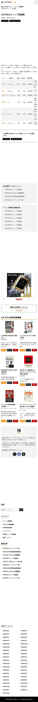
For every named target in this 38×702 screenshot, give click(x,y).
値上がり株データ (6, 6)
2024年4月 (6, 677)
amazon (9, 350)
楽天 (15, 350)
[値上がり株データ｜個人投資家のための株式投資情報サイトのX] (14, 454)
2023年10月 (6, 686)
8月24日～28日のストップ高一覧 (12, 561)
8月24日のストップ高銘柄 (13, 228)
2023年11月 (24, 683)
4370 (3, 91)
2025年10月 (6, 647)
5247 (3, 114)
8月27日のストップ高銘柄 (13, 218)
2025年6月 (6, 654)
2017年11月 (6, 693)
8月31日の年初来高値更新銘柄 (15, 196)
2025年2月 (6, 660)
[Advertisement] (19, 43)
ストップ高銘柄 (18, 6)
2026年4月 (6, 637)
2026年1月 (24, 640)
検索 (21, 510)
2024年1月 (24, 680)
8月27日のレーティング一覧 (11, 578)
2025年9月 (24, 647)
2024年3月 (24, 677)
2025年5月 (24, 654)
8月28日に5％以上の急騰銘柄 (11, 571)
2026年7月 (24, 631)
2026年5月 (24, 634)
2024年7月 (24, 670)
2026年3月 (24, 637)
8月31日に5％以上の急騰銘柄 (14, 193)
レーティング (7, 531)
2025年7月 (24, 650)
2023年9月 (24, 686)
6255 (3, 123)
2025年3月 (24, 657)
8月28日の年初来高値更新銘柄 (12, 568)
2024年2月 (6, 680)
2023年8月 (6, 690)
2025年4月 (6, 657)
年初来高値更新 (7, 527)
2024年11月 (24, 663)
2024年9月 (24, 667)
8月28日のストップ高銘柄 (13, 214)
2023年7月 (24, 690)
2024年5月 (24, 673)
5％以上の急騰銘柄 (8, 524)
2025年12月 (6, 644)
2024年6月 (6, 673)
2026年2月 (6, 640)
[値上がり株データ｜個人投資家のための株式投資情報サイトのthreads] (23, 454)
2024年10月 (6, 667)
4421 (3, 95)
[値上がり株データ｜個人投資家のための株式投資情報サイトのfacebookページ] (19, 454)
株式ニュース (7, 537)
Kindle (3, 350)
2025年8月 (6, 650)
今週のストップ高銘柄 (9, 534)
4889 (3, 102)
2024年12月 (6, 663)
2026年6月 (6, 634)
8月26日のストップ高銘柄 (13, 221)
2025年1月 (24, 660)
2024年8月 (6, 670)
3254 (3, 84)
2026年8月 (6, 631)
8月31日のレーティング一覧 (14, 200)
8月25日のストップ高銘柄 (13, 225)
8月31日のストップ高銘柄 (13, 189)
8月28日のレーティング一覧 (11, 565)
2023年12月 (6, 683)
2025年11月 (24, 644)
